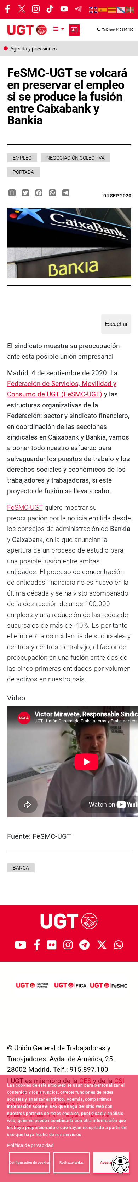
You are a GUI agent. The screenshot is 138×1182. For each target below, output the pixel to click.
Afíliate (74, 30)
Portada (23, 172)
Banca (21, 868)
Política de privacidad (30, 1145)
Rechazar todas (71, 1162)
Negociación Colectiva (75, 158)
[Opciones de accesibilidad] (120, 1164)
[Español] (103, 9)
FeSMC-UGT (25, 507)
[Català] (112, 9)
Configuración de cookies (29, 1162)
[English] (93, 9)
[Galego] (121, 9)
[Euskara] (130, 9)
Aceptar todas (111, 1162)
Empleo (22, 158)
